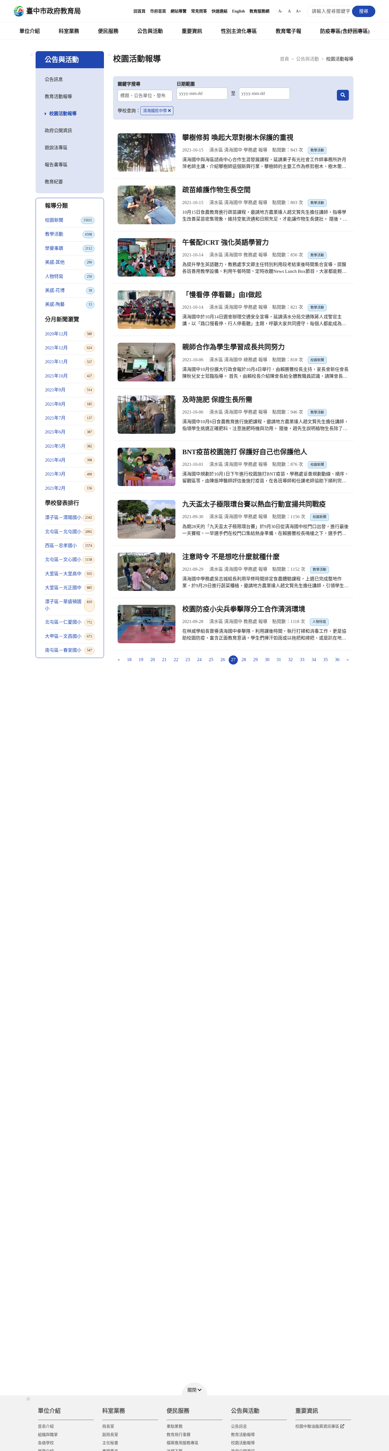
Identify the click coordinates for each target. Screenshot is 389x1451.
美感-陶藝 (68, 304)
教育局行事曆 (179, 1435)
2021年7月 (68, 418)
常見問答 (199, 11)
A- (280, 11)
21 (164, 659)
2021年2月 (68, 488)
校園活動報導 (63, 113)
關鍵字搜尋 (129, 84)
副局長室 (110, 1435)
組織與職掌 (48, 1435)
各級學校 (46, 1443)
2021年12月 (68, 347)
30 (267, 659)
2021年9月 (68, 389)
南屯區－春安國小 (68, 650)
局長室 (108, 1426)
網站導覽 (179, 11)
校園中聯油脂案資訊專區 (317, 1426)
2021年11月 (68, 361)
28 (243, 659)
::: (31, 54)
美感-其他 (68, 262)
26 (222, 659)
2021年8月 (68, 404)
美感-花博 (68, 290)
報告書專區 (56, 164)
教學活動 (68, 234)
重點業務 (175, 1426)
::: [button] (28, 1398)
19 (141, 659)
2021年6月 (68, 431)
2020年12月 (68, 333)
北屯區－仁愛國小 (68, 622)
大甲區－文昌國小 (68, 636)
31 (279, 659)
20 (152, 659)
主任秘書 (110, 1443)
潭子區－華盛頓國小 (68, 605)
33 (302, 659)
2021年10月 (68, 375)
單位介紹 (29, 31)
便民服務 (108, 31)
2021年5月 (68, 446)
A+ (298, 11)
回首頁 (140, 11)
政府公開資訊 (58, 130)
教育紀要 (54, 181)
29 (255, 659)
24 (199, 659)
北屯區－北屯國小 (68, 531)
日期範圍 (186, 84)
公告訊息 (54, 79)
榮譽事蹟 (68, 248)
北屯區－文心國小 (68, 559)
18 (129, 659)
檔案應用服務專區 (182, 1443)
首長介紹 (46, 1426)
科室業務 (69, 31)
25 (211, 659)
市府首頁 (158, 11)
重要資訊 (192, 31)
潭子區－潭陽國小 (68, 517)
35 (325, 659)
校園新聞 (68, 220)
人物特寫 (68, 276)
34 (314, 659)
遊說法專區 (56, 147)
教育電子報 (288, 31)
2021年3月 (68, 474)
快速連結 (220, 11)
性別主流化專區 (239, 31)
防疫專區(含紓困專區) (345, 31)
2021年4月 (68, 460)
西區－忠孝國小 (68, 545)
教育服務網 (259, 11)
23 (187, 659)
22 (176, 659)
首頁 (284, 59)
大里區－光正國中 (68, 587)
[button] (194, 1389)
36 (337, 659)
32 (290, 659)
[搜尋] (343, 95)
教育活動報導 (58, 96)
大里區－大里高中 (68, 573)
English (238, 11)
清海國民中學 (155, 111)
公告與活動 (150, 31)
